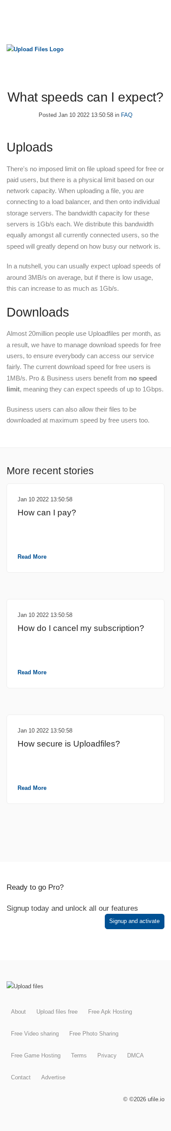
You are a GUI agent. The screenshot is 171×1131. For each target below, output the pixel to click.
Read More (32, 556)
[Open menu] (156, 14)
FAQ (126, 115)
